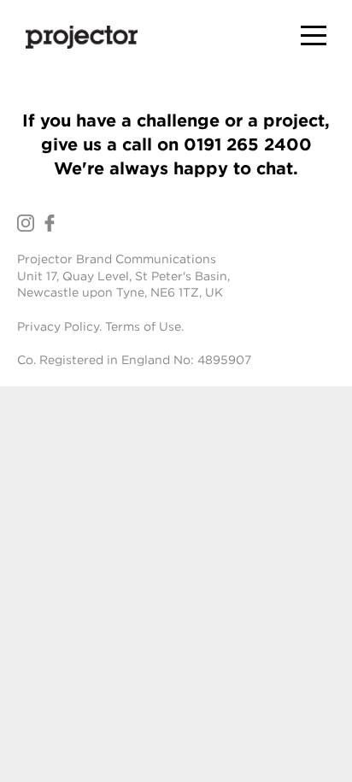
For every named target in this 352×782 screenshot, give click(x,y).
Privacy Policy (58, 326)
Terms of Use (143, 326)
